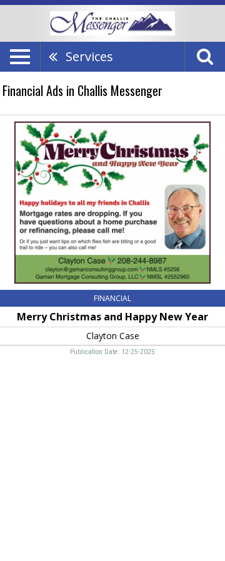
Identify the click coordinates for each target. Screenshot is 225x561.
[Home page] (112, 22)
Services (89, 56)
